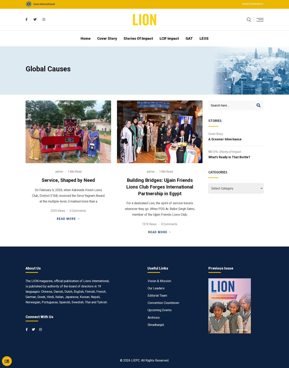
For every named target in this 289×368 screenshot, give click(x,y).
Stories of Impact (138, 38)
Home (85, 38)
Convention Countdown (163, 303)
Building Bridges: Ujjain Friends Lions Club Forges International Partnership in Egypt (159, 187)
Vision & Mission (159, 281)
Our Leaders (156, 288)
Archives (154, 317)
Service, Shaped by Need (68, 180)
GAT (189, 38)
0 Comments (78, 210)
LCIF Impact (169, 38)
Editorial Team (157, 295)
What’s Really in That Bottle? (229, 157)
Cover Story (107, 38)
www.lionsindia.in (252, 3)
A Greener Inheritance (225, 139)
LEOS (204, 38)
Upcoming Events (160, 310)
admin (59, 171)
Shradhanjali (156, 325)
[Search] (249, 19)
